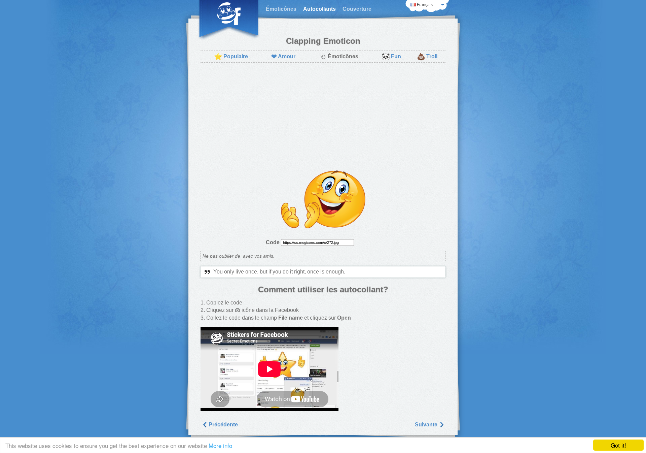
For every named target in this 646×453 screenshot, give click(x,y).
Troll (427, 56)
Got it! (618, 445)
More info (220, 445)
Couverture (357, 9)
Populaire (231, 56)
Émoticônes (281, 9)
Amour (283, 56)
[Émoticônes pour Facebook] (228, 20)
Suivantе (427, 424)
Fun (391, 56)
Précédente (222, 424)
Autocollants (319, 9)
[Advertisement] (323, 116)
